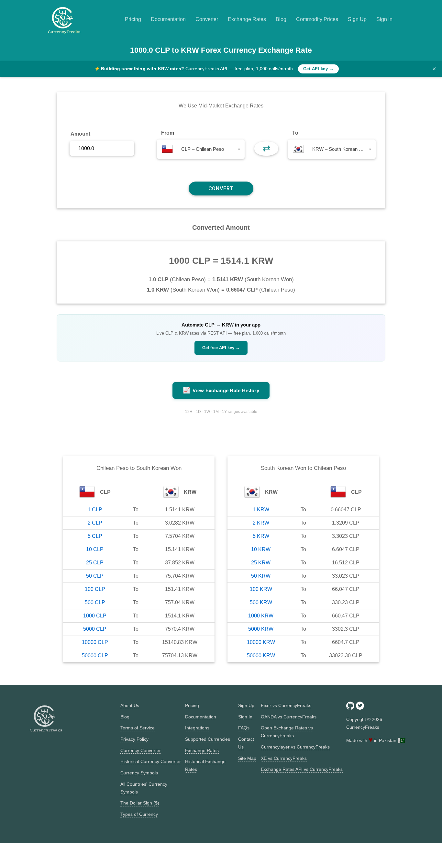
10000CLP (95, 642)
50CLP (95, 576)
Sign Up (357, 19)
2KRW (261, 523)
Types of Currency (139, 814)
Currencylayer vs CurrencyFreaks (295, 746)
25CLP (95, 562)
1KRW (261, 509)
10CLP (95, 549)
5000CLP (94, 629)
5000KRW (260, 629)
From (167, 133)
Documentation (168, 19)
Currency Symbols (139, 772)
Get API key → (318, 68)
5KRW (261, 536)
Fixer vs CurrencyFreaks (286, 705)
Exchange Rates (247, 19)
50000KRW (261, 655)
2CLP (95, 523)
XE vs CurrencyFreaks (284, 758)
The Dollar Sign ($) (139, 802)
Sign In (384, 19)
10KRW (261, 549)
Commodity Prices (317, 19)
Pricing (133, 19)
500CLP (95, 602)
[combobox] (201, 149)
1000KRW (260, 615)
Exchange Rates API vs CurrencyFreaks (302, 769)
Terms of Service (137, 727)
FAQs (243, 727)
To (295, 133)
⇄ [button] (266, 148)
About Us (129, 705)
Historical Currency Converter (150, 761)
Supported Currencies (207, 739)
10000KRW (261, 642)
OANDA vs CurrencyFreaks (288, 716)
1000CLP (94, 615)
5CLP (95, 536)
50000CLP (95, 655)
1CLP (95, 509)
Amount (80, 134)
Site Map (247, 758)
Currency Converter (140, 750)
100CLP (95, 589)
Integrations (197, 727)
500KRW (261, 602)
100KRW (261, 589)
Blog (281, 19)
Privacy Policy (134, 739)
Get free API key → (221, 347)
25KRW (261, 562)
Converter (206, 19)
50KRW (261, 576)
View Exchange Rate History (221, 390)
